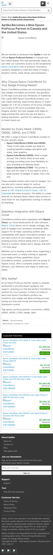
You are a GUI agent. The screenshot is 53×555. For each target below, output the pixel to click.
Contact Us (8, 444)
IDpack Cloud (8, 225)
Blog (9, 17)
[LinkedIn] (9, 551)
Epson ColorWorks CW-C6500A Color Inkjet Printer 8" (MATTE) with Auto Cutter (25, 396)
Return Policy (9, 504)
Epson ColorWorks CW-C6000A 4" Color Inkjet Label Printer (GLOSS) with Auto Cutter (25, 378)
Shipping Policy (10, 508)
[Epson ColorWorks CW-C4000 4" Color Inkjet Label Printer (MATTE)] (9, 367)
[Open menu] (9, 3)
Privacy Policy (9, 511)
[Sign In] (43, 3)
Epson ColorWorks (11, 66)
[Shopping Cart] (49, 3)
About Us (7, 441)
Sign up (26, 473)
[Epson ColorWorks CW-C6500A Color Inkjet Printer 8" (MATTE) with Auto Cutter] (9, 404)
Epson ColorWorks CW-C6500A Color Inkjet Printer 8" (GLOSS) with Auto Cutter (25, 414)
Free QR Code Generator (14, 492)
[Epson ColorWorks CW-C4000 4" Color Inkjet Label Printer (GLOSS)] (9, 349)
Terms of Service (11, 501)
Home (4, 17)
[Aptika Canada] (4, 3)
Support (7, 483)
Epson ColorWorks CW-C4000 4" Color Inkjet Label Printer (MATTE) (24, 359)
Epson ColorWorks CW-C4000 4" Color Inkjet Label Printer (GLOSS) (24, 341)
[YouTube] (14, 551)
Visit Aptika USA (10, 451)
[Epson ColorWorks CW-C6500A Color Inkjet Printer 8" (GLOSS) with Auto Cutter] (9, 422)
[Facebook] (3, 551)
